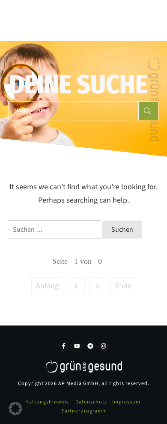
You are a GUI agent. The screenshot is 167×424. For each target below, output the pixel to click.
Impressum (126, 402)
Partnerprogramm (84, 411)
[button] (15, 408)
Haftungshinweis (47, 402)
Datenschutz (91, 402)
